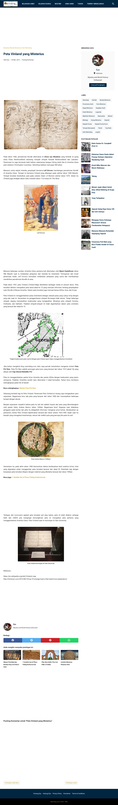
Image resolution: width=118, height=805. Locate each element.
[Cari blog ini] (113, 3)
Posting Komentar (28, 60)
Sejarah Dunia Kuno (101, 124)
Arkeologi (86, 100)
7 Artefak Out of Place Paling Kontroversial (28, 477)
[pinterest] (50, 640)
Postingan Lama (71, 783)
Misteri (58, 4)
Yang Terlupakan (98, 198)
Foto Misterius (101, 104)
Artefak (94, 100)
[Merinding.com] (10, 4)
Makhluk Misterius (89, 116)
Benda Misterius (105, 100)
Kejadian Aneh (28, 4)
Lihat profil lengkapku (98, 85)
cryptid (97, 132)
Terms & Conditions (78, 793)
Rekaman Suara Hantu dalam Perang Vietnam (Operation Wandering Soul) (103, 157)
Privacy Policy (57, 793)
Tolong (94, 176)
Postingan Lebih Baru (12, 783)
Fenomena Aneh (88, 104)
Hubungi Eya (47, 793)
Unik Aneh (69, 4)
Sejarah (106, 120)
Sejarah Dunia (44, 4)
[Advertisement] (59, 27)
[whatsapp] (69, 640)
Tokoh (80, 4)
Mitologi (85, 120)
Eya (98, 70)
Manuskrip (101, 116)
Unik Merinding (87, 132)
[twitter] (31, 640)
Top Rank (108, 128)
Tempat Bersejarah (95, 4)
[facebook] (12, 640)
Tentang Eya (37, 793)
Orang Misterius (96, 120)
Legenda (98, 112)
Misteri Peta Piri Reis (27, 388)
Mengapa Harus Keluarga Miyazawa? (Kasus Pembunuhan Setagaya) (101, 222)
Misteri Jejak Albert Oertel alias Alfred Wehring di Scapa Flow (103, 190)
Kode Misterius (87, 112)
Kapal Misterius (88, 108)
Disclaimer (66, 793)
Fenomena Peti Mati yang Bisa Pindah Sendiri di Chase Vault (103, 244)
